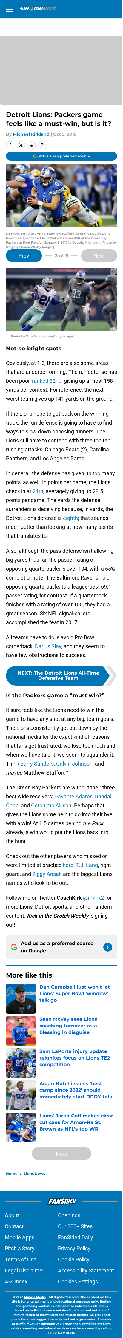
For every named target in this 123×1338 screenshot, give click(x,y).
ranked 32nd (46, 381)
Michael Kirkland (31, 134)
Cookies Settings (78, 1281)
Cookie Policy (74, 1259)
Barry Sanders (37, 764)
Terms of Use (20, 1259)
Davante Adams (73, 796)
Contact (14, 1226)
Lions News (34, 1173)
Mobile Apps (19, 1237)
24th (38, 491)
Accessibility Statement (86, 1270)
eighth (70, 518)
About (12, 1215)
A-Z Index (16, 1281)
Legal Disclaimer (24, 1270)
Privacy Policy (74, 1248)
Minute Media (35, 1297)
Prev (24, 256)
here (68, 865)
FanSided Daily (75, 1237)
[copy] (42, 145)
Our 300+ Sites (75, 1226)
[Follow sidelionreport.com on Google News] (107, 947)
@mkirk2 (93, 898)
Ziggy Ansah (47, 874)
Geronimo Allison (51, 805)
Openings (69, 1215)
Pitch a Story (20, 1248)
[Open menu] (9, 9)
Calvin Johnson (74, 764)
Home (12, 1173)
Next (99, 256)
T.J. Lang (87, 865)
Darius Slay (48, 646)
